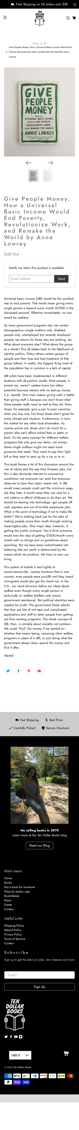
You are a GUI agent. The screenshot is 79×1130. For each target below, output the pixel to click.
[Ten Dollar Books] (39, 18)
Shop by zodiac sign (17, 891)
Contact (9, 909)
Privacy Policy (13, 934)
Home (36, 43)
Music (8, 900)
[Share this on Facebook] (19, 671)
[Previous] (28, 163)
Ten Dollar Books (22, 1067)
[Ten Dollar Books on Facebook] (11, 1037)
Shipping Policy (14, 925)
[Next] (50, 163)
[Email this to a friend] (39, 671)
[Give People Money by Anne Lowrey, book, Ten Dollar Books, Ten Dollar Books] (39, 111)
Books (8, 882)
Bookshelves (11, 896)
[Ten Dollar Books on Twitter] (6, 1037)
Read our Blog (39, 845)
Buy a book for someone (19, 887)
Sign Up (39, 986)
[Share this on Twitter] (8, 671)
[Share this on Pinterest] (29, 671)
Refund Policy (12, 930)
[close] (75, 4)
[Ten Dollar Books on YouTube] (16, 1037)
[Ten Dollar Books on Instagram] (21, 1037)
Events (8, 905)
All (45, 43)
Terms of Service (14, 939)
